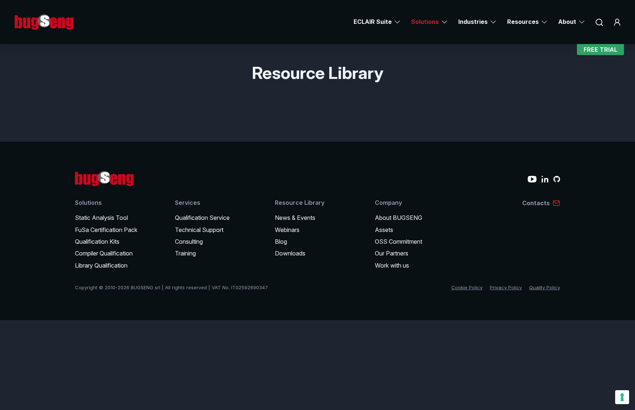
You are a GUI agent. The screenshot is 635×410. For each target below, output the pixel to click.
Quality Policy (544, 287)
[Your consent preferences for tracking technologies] (622, 397)
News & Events (295, 217)
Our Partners (391, 253)
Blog (281, 241)
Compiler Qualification (104, 253)
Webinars (287, 229)
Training (185, 253)
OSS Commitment (398, 241)
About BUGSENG (398, 217)
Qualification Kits (97, 241)
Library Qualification (101, 265)
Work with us (392, 265)
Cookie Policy (466, 287)
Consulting (189, 241)
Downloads (290, 253)
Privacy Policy (506, 287)
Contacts (536, 203)
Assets (384, 229)
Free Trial (600, 49)
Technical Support (199, 229)
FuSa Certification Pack (106, 229)
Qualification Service (202, 217)
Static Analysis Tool (101, 217)
